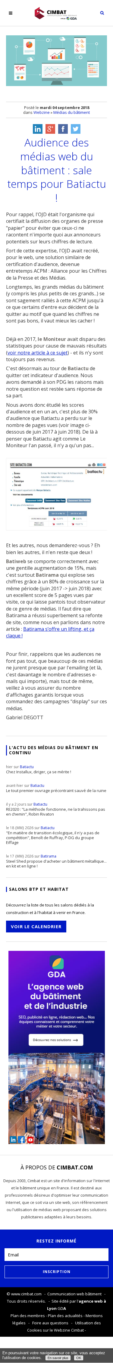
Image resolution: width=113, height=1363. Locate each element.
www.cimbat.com (26, 1294)
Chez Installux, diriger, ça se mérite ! (38, 769)
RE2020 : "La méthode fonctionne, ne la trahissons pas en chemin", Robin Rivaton (55, 809)
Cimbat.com (75, 1167)
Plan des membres (28, 1315)
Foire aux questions (50, 1323)
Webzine (41, 112)
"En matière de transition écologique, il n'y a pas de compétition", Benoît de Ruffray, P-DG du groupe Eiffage (52, 835)
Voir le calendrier (36, 926)
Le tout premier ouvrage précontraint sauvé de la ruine (56, 788)
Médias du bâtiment (71, 112)
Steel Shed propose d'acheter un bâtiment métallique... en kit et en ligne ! (56, 861)
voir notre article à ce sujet (37, 352)
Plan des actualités (65, 1315)
